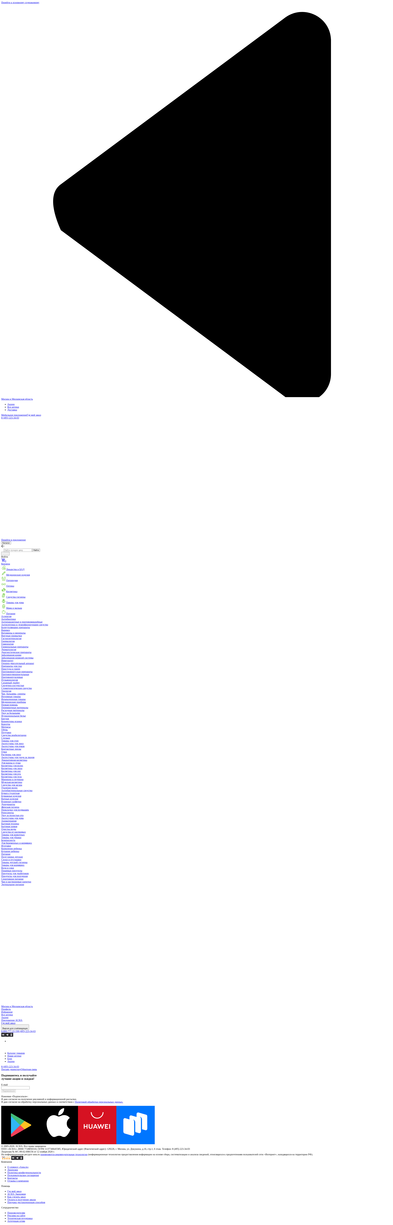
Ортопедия (12, 580)
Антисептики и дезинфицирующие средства (24, 624)
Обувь (4, 729)
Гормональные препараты (14, 646)
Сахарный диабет (10, 682)
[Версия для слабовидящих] (5, 553)
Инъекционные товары (13, 699)
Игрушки (6, 845)
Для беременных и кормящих (16, 843)
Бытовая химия (9, 826)
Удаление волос (9, 787)
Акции (11, 404)
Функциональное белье (13, 716)
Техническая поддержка (20, 1218)
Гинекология (8, 641)
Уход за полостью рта (12, 815)
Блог (9, 1058)
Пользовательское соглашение (23, 1175)
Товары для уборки (11, 837)
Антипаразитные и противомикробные (22, 622)
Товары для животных (13, 834)
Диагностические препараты (16, 652)
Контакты (12, 1178)
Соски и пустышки (11, 859)
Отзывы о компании (18, 1181)
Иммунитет (7, 660)
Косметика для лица (11, 768)
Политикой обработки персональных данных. (99, 1102)
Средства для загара (11, 785)
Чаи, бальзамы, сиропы (13, 693)
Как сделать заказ (16, 1197)
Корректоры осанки (11, 721)
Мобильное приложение (14, 415)
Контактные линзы (11, 749)
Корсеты (5, 724)
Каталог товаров (16, 1053)
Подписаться (8, 1091)
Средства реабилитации (13, 735)
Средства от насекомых (13, 832)
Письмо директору (11, 1069)
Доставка (12, 409)
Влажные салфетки (11, 801)
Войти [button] (4, 556)
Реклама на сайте (16, 1215)
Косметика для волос (12, 765)
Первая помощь (9, 704)
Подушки (6, 732)
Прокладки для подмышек (15, 810)
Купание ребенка (10, 851)
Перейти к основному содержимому (20, 2)
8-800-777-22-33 (9, 1031)
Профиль (6, 1009)
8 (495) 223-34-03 (10, 417)
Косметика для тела (11, 776)
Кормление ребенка (11, 848)
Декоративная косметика (14, 760)
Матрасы (6, 727)
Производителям (16, 1212)
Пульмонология (9, 680)
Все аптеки (13, 407)
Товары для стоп (10, 740)
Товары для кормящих (12, 865)
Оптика (10, 586)
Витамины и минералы (13, 633)
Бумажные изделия (11, 796)
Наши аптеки (14, 1056)
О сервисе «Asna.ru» (18, 1167)
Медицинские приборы (13, 702)
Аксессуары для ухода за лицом (17, 757)
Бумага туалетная (10, 793)
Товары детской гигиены (14, 862)
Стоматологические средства (16, 688)
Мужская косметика (11, 782)
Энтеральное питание (12, 884)
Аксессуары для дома (12, 818)
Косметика (11, 591)
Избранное (7, 1012)
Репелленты (7, 812)
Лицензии (12, 1169)
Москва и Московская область (17, 399)
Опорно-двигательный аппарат (17, 663)
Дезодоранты (8, 804)
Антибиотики (8, 619)
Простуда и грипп (10, 669)
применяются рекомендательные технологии (64, 1154)
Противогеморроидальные (15, 674)
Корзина (5, 562)
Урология (6, 691)
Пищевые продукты (11, 870)
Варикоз (5, 630)
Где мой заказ (34, 415)
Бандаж (5, 718)
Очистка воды (8, 829)
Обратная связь (29, 1069)
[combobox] (18, 550)
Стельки (5, 738)
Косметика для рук (11, 774)
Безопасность (8, 840)
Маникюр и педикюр (12, 779)
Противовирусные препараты (17, 671)
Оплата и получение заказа (21, 1199)
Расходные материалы (12, 710)
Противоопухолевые (12, 677)
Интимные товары (11, 696)
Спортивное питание (12, 879)
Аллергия (6, 616)
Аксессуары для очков (13, 746)
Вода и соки (7, 868)
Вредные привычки (11, 635)
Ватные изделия (9, 798)
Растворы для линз (11, 754)
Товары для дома (15, 602)
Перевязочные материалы (14, 707)
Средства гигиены (15, 597)
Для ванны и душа (11, 763)
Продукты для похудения (14, 876)
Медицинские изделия (18, 575)
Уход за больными (10, 713)
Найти (36, 550)
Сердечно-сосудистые (12, 685)
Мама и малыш (14, 608)
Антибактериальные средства (16, 790)
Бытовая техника (10, 823)
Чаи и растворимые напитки (16, 881)
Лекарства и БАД (15, 569)
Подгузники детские (12, 857)
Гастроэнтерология (11, 638)
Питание (10, 613)
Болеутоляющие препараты (15, 627)
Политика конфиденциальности (24, 1172)
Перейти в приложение (13, 540)
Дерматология (8, 649)
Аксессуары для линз (12, 743)
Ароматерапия (8, 821)
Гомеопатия (7, 644)
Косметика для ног (11, 771)
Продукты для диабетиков (15, 873)
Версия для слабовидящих (15, 1028)
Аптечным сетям (16, 1221)
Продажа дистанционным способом (26, 1202)
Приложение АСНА (11, 1020)
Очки (4, 751)
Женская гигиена (10, 807)
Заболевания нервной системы (17, 657)
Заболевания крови (11, 655)
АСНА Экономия (16, 1194)
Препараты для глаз (11, 666)
